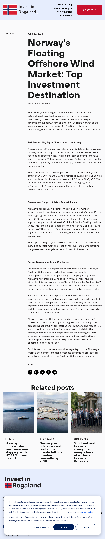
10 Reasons (66, 15)
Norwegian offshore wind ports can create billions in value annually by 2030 (51, 452)
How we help (65, 4)
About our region (62, 8)
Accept (64, 527)
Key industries (64, 11)
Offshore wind (47, 439)
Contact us (89, 10)
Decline (86, 527)
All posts (9, 33)
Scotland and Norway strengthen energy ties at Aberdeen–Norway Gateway (85, 452)
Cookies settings (42, 527)
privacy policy (86, 512)
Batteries (10, 439)
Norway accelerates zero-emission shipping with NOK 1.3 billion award (16, 450)
